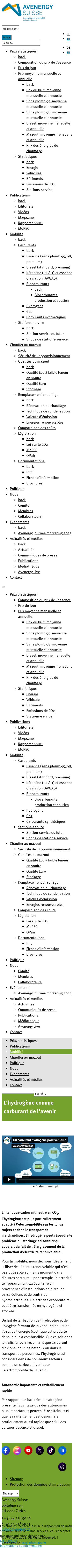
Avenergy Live (29, 571)
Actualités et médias (26, 538)
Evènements (19, 521)
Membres (25, 510)
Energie (32, 167)
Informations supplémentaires (21, 1545)
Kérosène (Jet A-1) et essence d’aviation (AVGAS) (49, 275)
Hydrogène (34, 305)
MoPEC (23, 228)
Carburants (27, 245)
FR (68, 39)
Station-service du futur (45, 333)
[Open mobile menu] (3, 586)
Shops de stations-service (47, 339)
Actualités (26, 549)
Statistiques (28, 156)
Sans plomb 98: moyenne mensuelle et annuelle (46, 114)
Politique (17, 488)
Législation (27, 433)
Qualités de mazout (33, 361)
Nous (14, 494)
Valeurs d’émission (41, 416)
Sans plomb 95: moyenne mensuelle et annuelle (46, 103)
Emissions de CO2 (40, 184)
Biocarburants (37, 283)
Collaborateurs (30, 516)
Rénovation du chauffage (46, 405)
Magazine (26, 217)
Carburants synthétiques (46, 317)
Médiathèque (28, 566)
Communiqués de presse (37, 555)
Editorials (26, 206)
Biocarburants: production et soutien (52, 297)
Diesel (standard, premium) (48, 267)
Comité (23, 505)
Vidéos (23, 211)
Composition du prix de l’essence (44, 62)
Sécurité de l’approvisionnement (44, 355)
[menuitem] (23, 594)
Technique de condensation (48, 411)
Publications (20, 195)
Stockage (33, 389)
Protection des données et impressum (40, 1484)
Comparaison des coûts (37, 427)
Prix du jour (27, 67)
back (22, 56)
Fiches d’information (42, 477)
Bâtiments (34, 178)
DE (68, 34)
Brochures (34, 483)
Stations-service (39, 189)
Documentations (31, 461)
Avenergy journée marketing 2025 (45, 533)
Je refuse (11, 1540)
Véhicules (34, 173)
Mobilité (16, 233)
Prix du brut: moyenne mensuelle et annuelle (44, 92)
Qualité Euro (36, 383)
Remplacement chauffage (38, 394)
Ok (2, 1540)
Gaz (29, 311)
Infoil (30, 472)
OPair (30, 455)
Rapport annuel (30, 222)
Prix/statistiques (23, 1040)
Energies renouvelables (45, 422)
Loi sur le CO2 (37, 444)
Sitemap (16, 1478)
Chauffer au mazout (25, 344)
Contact (16, 577)
